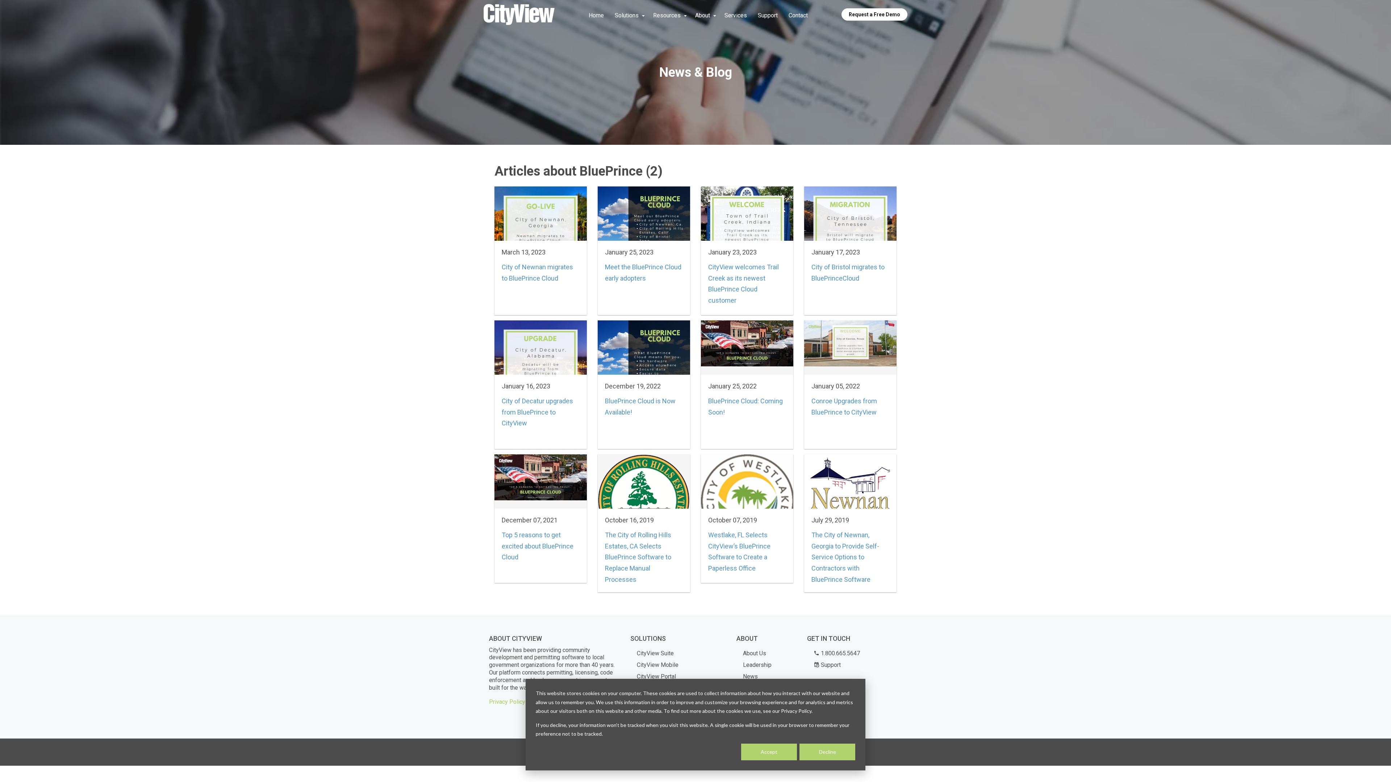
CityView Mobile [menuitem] (657, 664)
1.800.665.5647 (839, 653)
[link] (519, 15)
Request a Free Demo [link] (874, 14)
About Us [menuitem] (754, 653)
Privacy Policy (507, 701)
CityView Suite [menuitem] (655, 653)
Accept (769, 752)
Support (830, 664)
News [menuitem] (750, 676)
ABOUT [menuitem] (747, 638)
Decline (827, 752)
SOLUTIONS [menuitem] (648, 638)
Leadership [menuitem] (757, 664)
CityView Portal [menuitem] (656, 676)
